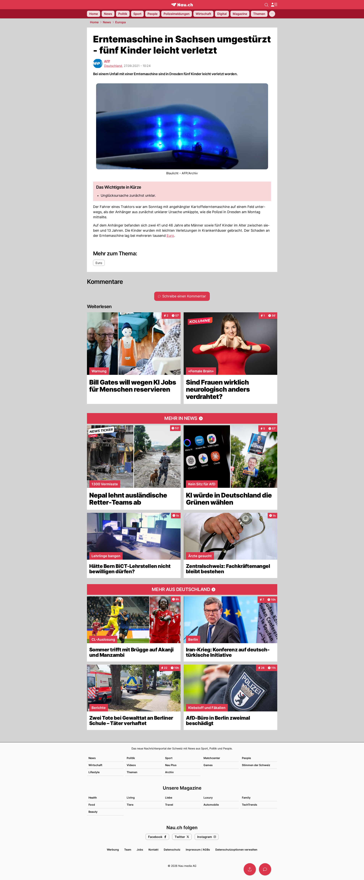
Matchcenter (211, 758)
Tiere (130, 804)
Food (91, 804)
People (246, 758)
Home (94, 22)
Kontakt (153, 849)
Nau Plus (171, 765)
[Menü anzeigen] (274, 4)
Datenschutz (172, 849)
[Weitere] (272, 14)
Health (92, 797)
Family (246, 797)
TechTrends (249, 804)
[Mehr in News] (182, 418)
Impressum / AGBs (198, 849)
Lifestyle (94, 772)
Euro (170, 236)
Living (131, 797)
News (107, 22)
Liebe (168, 797)
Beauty (92, 811)
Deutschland (113, 66)
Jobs (140, 849)
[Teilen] (250, 869)
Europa (120, 22)
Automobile (211, 804)
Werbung (113, 849)
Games (208, 765)
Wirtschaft (95, 765)
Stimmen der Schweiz (256, 765)
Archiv (169, 772)
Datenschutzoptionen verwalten (236, 849)
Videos (131, 765)
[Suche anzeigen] (266, 4)
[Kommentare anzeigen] (265, 869)
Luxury (208, 797)
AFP (107, 61)
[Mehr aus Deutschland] (182, 589)
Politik (131, 758)
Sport (168, 758)
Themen (132, 772)
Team (127, 849)
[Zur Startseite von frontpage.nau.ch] (182, 4)
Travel (169, 804)
